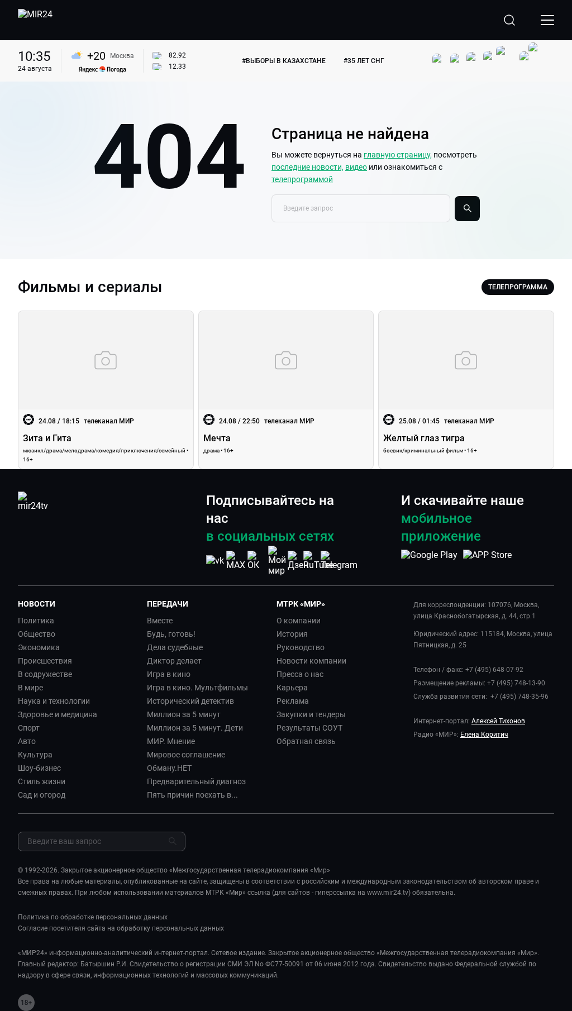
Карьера (292, 688)
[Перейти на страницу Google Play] (429, 561)
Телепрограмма (517, 287)
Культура (35, 755)
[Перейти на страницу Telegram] (339, 560)
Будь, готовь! (171, 634)
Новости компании (311, 661)
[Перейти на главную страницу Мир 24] (35, 20)
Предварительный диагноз (196, 781)
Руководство (301, 647)
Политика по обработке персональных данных (93, 917)
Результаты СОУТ (309, 728)
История (292, 634)
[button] (78, 603)
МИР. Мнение (171, 741)
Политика (36, 620)
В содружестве (45, 674)
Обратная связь (306, 741)
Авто (27, 741)
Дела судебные (175, 647)
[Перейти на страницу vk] (215, 560)
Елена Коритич (484, 734)
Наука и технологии (54, 701)
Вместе (160, 620)
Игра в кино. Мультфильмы (197, 688)
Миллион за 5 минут (184, 714)
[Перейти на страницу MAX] (235, 560)
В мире (30, 688)
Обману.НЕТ (169, 768)
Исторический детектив (190, 701)
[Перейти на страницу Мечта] (286, 390)
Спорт (29, 728)
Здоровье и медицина (57, 714)
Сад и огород (41, 795)
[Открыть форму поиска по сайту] (509, 20)
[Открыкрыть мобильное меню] (547, 20)
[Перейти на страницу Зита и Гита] (105, 390)
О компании (299, 620)
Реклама (293, 701)
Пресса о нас (300, 674)
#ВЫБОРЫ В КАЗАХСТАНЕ (284, 61)
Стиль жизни (41, 781)
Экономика (39, 647)
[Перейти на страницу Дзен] (298, 560)
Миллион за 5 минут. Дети (195, 728)
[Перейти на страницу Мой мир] (277, 561)
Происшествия (45, 661)
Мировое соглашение (186, 755)
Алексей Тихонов (498, 721)
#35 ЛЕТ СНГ (364, 61)
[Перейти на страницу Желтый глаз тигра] (466, 390)
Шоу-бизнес (39, 768)
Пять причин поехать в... (192, 795)
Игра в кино (168, 674)
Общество (36, 634)
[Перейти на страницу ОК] (256, 560)
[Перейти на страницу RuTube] (318, 560)
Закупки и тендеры (311, 714)
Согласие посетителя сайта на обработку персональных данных (121, 928)
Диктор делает (174, 661)
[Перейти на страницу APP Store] (487, 561)
